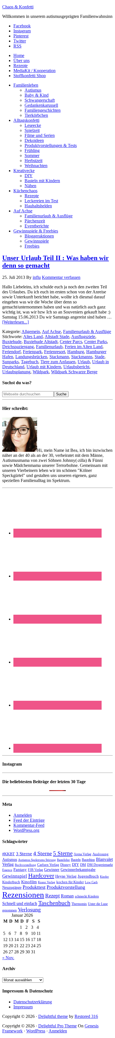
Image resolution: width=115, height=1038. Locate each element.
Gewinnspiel (14, 876)
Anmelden (22, 815)
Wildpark (41, 371)
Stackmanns (81, 356)
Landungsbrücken (31, 356)
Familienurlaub (49, 346)
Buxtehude (11, 341)
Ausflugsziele (83, 336)
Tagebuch (29, 361)
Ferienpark (32, 351)
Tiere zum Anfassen (57, 361)
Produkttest (34, 887)
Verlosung (29, 910)
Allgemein (30, 331)
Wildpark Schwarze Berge (74, 371)
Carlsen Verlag (48, 865)
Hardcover (41, 875)
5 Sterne (63, 853)
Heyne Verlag (65, 876)
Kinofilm (29, 881)
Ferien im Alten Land (83, 346)
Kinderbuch (11, 882)
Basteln (76, 860)
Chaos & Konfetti (17, 6)
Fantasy (20, 869)
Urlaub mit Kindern (44, 366)
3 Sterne (24, 853)
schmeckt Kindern (87, 896)
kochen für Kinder (70, 882)
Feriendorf (11, 351)
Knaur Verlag (46, 882)
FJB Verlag (35, 870)
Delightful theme (53, 1016)
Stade (99, 356)
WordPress (35, 1031)
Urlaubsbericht (76, 366)
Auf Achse (51, 331)
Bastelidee (63, 859)
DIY (75, 865)
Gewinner (51, 870)
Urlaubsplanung (16, 371)
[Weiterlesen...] (15, 322)
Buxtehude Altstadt (41, 341)
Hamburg (75, 351)
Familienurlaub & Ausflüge (87, 331)
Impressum (23, 1006)
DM (83, 865)
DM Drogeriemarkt (100, 865)
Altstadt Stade (57, 336)
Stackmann (59, 356)
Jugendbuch (88, 876)
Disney (65, 865)
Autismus (9, 860)
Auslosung (100, 854)
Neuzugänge (11, 887)
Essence (7, 869)
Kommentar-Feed (28, 825)
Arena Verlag (82, 854)
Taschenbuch (54, 902)
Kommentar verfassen (61, 277)
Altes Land (33, 336)
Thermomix (79, 904)
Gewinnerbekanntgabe (78, 870)
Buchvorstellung (25, 864)
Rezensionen (23, 894)
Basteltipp (88, 860)
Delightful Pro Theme (57, 1025)
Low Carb (91, 882)
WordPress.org (26, 830)
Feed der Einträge (29, 820)
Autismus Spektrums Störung (37, 859)
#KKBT (8, 854)
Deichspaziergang (18, 346)
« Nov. (8, 957)
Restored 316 (86, 1016)
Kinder (104, 876)
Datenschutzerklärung (32, 1001)
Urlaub (84, 361)
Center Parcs (71, 341)
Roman (67, 896)
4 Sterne (42, 853)
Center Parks (95, 341)
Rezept (52, 896)
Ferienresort (54, 351)
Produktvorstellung (66, 887)
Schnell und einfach (19, 903)
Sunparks (10, 361)
